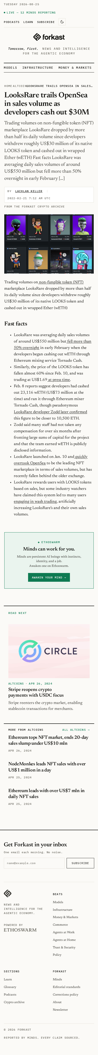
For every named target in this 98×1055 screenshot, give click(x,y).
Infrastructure (37, 68)
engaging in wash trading (35, 502)
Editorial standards (66, 987)
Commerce (60, 924)
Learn (28, 22)
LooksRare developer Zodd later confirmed (50, 412)
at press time (58, 380)
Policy (57, 954)
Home (8, 86)
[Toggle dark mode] (62, 21)
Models (10, 68)
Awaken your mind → (49, 577)
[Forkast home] (48, 37)
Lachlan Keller (29, 191)
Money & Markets (75, 68)
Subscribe (46, 22)
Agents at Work (64, 932)
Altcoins (21, 86)
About (57, 1002)
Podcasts (12, 22)
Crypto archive (14, 1002)
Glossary (10, 987)
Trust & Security (64, 947)
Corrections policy (65, 994)
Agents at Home (64, 940)
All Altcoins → (76, 729)
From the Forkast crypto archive (34, 206)
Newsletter (60, 1009)
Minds (57, 979)
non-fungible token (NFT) (60, 282)
